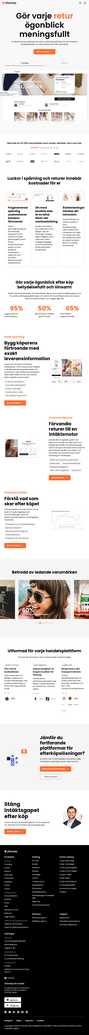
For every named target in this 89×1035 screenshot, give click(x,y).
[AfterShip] (9, 3)
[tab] (35, 622)
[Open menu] (85, 3)
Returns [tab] (64, 63)
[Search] (80, 3)
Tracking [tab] (24, 63)
